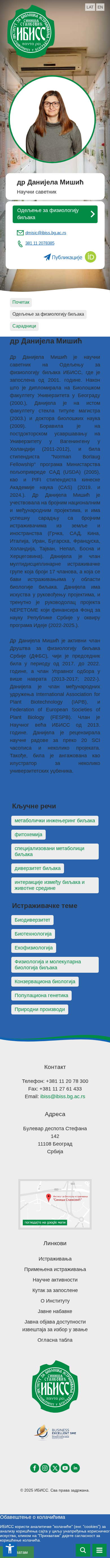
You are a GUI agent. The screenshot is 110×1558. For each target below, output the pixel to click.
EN (100, 7)
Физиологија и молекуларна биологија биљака (48, 964)
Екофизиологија (34, 948)
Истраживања (55, 1259)
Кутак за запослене (55, 1290)
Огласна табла (55, 1340)
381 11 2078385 (39, 243)
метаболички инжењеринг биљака (55, 820)
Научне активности (55, 1280)
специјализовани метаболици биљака (49, 851)
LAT (90, 7)
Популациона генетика (41, 995)
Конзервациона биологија (45, 981)
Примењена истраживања (55, 1269)
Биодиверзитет (32, 920)
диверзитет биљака (38, 868)
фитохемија (28, 834)
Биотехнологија (33, 934)
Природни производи (40, 1009)
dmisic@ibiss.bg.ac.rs (45, 232)
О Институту (55, 1301)
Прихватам (17, 1552)
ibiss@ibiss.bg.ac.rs (62, 1096)
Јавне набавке (55, 1311)
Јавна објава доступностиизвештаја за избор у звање (55, 1325)
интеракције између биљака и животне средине (50, 885)
